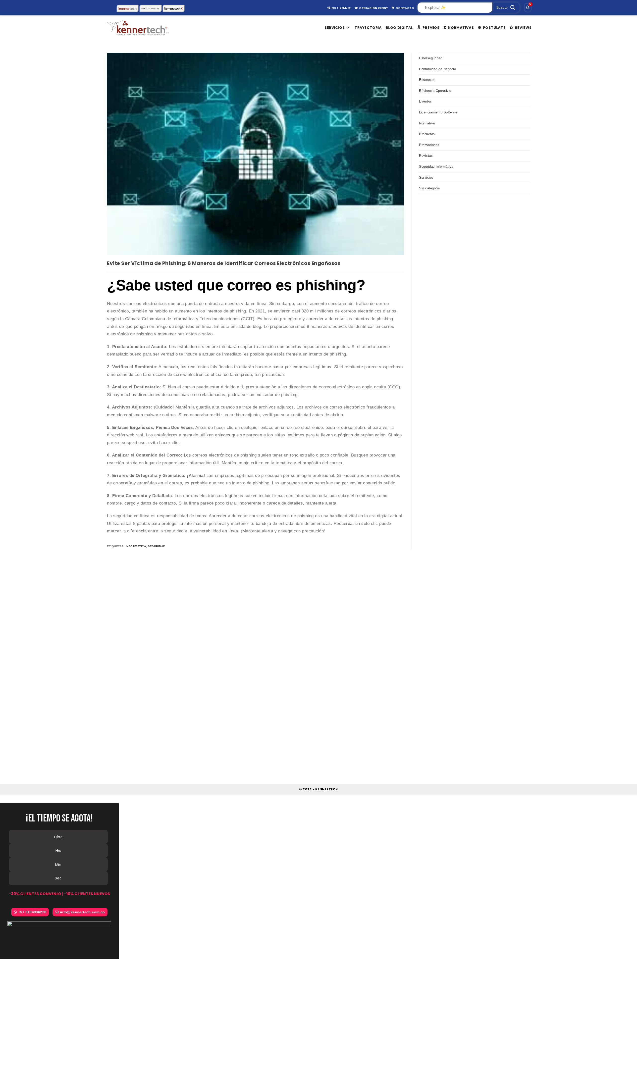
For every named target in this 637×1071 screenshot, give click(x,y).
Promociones (429, 145)
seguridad (156, 546)
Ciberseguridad (430, 58)
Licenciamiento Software (438, 112)
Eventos (425, 101)
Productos (427, 134)
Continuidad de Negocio (437, 69)
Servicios (426, 177)
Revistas (426, 155)
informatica (136, 546)
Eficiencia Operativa (435, 91)
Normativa (427, 123)
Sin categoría (429, 188)
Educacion (427, 80)
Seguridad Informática (436, 166)
